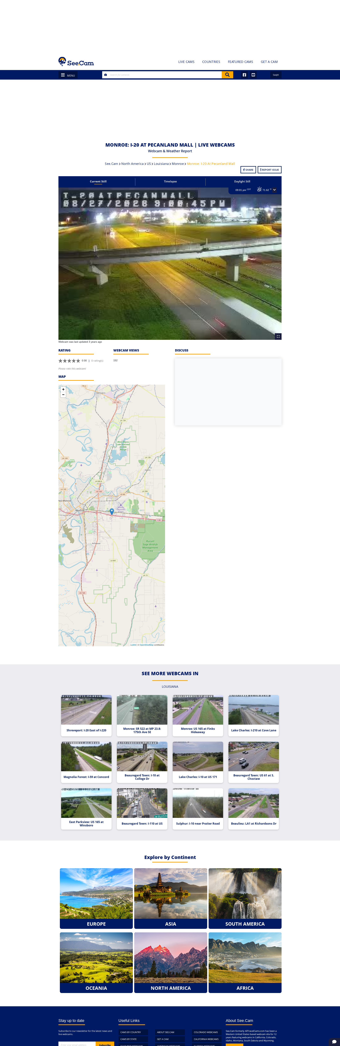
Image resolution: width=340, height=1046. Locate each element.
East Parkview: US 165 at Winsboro (86, 823)
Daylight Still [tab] (242, 181)
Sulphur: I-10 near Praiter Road (198, 823)
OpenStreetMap (146, 644)
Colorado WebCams (206, 1032)
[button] (274, 190)
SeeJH (276, 74)
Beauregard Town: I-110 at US (142, 823)
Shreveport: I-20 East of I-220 (86, 730)
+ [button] (63, 389)
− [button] (63, 394)
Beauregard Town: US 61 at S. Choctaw (253, 777)
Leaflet (133, 644)
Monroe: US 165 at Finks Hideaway (198, 730)
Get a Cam (163, 1039)
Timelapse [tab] (170, 181)
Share (249, 169)
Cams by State (128, 1039)
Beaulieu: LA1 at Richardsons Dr (253, 823)
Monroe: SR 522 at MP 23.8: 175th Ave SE (142, 730)
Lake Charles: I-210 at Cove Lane (253, 730)
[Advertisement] (170, 26)
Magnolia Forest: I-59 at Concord (86, 777)
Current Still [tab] (98, 181)
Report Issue (270, 169)
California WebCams (206, 1039)
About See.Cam (165, 1032)
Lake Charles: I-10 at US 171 (198, 777)
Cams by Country (130, 1032)
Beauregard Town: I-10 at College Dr (142, 777)
